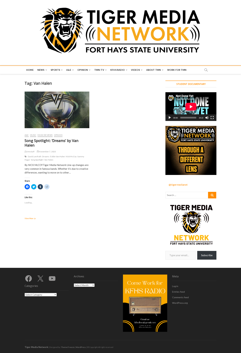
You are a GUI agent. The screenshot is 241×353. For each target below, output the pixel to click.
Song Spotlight (37, 160)
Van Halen (48, 160)
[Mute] (207, 117)
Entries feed (178, 291)
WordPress (81, 347)
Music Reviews (45, 135)
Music (33, 135)
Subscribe (206, 255)
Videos (135, 69)
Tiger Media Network (36, 347)
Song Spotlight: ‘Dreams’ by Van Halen (52, 143)
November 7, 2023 (47, 151)
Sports (55, 69)
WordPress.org (180, 302)
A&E (68, 69)
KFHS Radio (117, 69)
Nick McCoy (71, 156)
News (40, 69)
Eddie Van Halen (57, 156)
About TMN (153, 69)
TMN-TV (99, 69)
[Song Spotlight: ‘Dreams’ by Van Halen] (57, 110)
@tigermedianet (178, 184)
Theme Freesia (67, 347)
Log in (175, 286)
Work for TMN (176, 69)
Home (30, 69)
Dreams (45, 156)
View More (33, 218)
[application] (190, 106)
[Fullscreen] (212, 117)
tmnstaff (30, 151)
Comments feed (180, 297)
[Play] (169, 117)
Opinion (82, 69)
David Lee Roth (34, 156)
